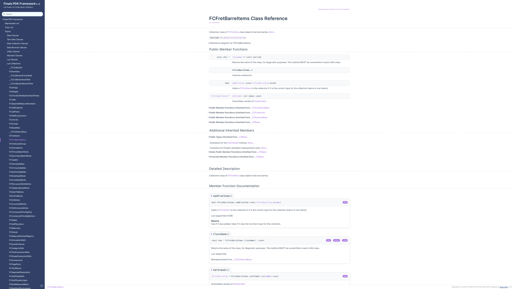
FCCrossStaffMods (17, 204)
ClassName (237, 57)
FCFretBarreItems (17, 140)
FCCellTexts (14, 112)
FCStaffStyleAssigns (18, 280)
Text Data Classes (15, 39)
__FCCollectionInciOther (19, 79)
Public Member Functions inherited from (239, 108)
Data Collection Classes (17, 43)
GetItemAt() (260, 101)
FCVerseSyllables (16, 164)
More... (272, 32)
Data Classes (13, 35)
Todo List (9, 27)
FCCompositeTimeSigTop (20, 212)
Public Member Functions (327, 9)
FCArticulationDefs (17, 240)
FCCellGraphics (16, 108)
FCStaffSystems (16, 224)
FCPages (13, 220)
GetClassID (232, 143)
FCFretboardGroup (17, 144)
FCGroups (13, 124)
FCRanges (13, 91)
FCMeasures (14, 228)
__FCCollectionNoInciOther (21, 83)
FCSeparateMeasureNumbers (22, 103)
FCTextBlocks (15, 268)
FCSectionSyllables (17, 172)
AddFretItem (238, 83)
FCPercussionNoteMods (20, 184)
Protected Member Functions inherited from (236, 156)
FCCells (12, 99)
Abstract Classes (14, 55)
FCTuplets (13, 160)
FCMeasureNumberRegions (21, 236)
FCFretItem (233, 32)
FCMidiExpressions (17, 116)
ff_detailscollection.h (232, 38)
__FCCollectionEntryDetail (20, 75)
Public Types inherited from (228, 137)
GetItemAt (237, 96)
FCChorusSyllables (17, 168)
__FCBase (255, 122)
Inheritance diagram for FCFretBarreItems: (230, 43)
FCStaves (13, 232)
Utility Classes (13, 51)
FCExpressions (16, 260)
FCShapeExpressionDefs (20, 256)
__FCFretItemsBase (17, 132)
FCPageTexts (15, 264)
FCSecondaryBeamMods (20, 156)
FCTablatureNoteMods (19, 188)
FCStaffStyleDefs (16, 276)
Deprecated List (12, 23)
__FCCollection (15, 67)
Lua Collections (14, 63)
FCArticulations (16, 148)
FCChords (13, 120)
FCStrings (13, 87)
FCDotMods (14, 200)
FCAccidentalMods (17, 180)
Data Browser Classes (17, 47)
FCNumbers (14, 71)
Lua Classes (12, 59)
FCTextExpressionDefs (19, 252)
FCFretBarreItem (261, 83)
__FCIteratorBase (259, 117)
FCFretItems (14, 136)
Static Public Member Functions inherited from (237, 152)
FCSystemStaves (16, 244)
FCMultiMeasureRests (19, 284)
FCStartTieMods (16, 192)
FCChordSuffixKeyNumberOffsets (24, 95)
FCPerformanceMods (18, 208)
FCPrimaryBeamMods (19, 152)
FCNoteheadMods (17, 176)
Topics (8, 31)
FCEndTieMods (16, 196)
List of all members (343, 9)
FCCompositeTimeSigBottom (22, 216)
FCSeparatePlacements (19, 272)
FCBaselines (14, 128)
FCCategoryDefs (16, 248)
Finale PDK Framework (13, 19)
